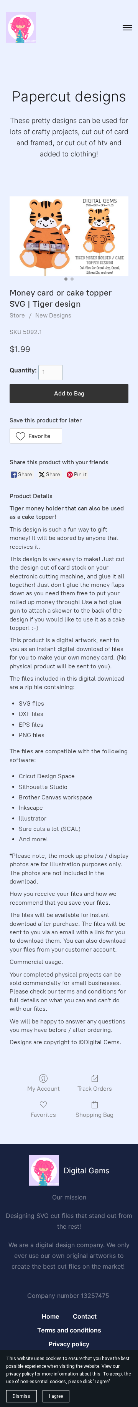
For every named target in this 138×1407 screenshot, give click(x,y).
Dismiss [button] (21, 1396)
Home (50, 1316)
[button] (36, 436)
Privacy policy (69, 1344)
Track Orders (94, 1088)
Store (17, 315)
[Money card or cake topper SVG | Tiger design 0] (69, 236)
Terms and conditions (69, 1330)
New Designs (53, 315)
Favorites (43, 1114)
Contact (85, 1316)
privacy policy (20, 1374)
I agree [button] (56, 1396)
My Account (43, 1088)
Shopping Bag (94, 1114)
